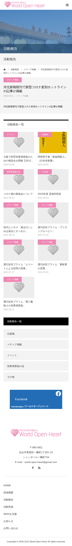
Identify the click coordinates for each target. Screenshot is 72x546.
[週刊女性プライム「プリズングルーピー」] (53, 213)
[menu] (67, 5)
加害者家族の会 (13, 172)
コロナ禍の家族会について (18, 193)
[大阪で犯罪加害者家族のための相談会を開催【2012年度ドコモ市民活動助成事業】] (18, 142)
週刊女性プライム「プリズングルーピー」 (52, 229)
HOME (7, 485)
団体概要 (8, 492)
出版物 (45, 134)
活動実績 (8, 506)
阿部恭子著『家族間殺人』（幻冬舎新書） (52, 158)
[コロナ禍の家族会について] (18, 179)
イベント (11, 134)
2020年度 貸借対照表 (49, 193)
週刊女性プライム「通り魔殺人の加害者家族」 (18, 303)
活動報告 (8, 499)
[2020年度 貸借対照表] (53, 179)
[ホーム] (4, 69)
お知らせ (8, 521)
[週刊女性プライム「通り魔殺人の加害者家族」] (18, 287)
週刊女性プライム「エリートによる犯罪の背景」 (18, 266)
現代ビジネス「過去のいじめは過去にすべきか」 (18, 229)
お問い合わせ (10, 528)
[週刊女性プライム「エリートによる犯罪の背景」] (18, 250)
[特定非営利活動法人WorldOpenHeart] (24, 4)
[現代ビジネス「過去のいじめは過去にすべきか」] (18, 213)
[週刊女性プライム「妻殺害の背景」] (53, 250)
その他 (45, 172)
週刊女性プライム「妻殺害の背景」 (52, 266)
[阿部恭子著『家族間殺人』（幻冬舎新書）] (53, 142)
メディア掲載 (22, 96)
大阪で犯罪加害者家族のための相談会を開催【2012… (18, 158)
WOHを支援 (10, 514)
